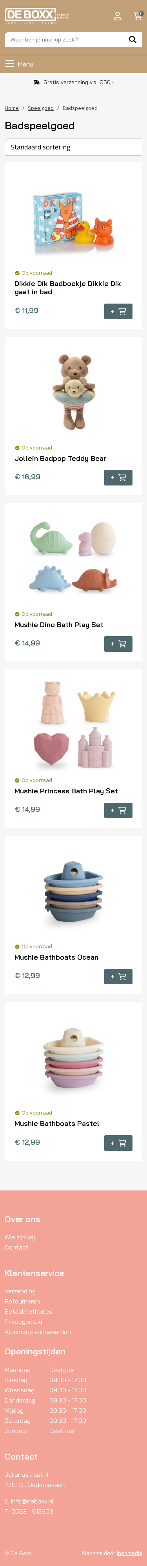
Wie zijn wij (20, 1237)
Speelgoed (41, 107)
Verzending (20, 1291)
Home (12, 107)
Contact (17, 1247)
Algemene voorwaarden (38, 1332)
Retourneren (22, 1301)
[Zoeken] (132, 39)
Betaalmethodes (29, 1311)
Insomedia (129, 1553)
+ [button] (112, 311)
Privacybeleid (23, 1321)
